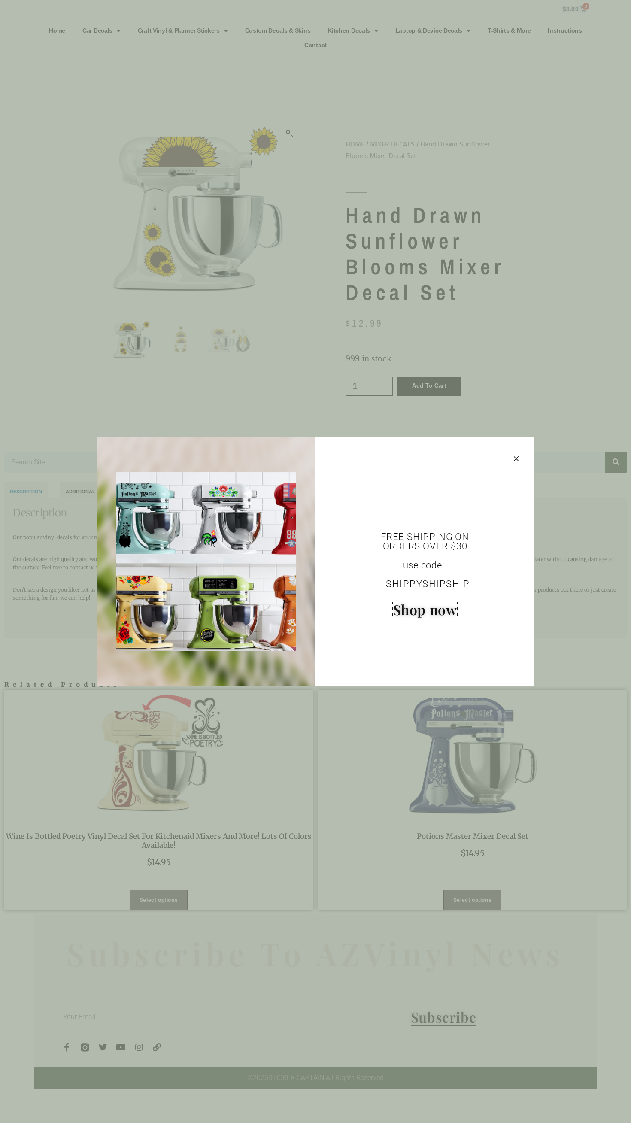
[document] (315, 561)
